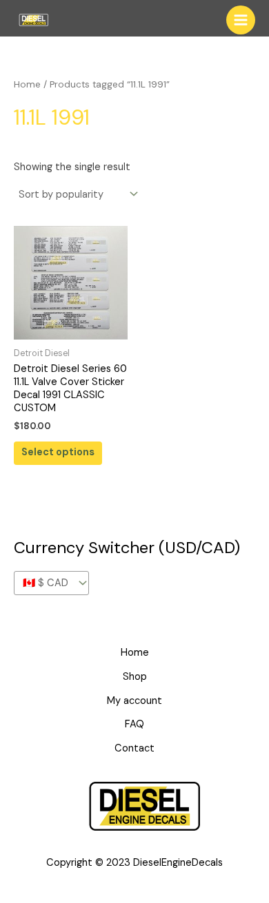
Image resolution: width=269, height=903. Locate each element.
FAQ (134, 724)
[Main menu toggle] (240, 20)
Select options (57, 452)
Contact (134, 748)
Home (27, 84)
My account (134, 700)
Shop (135, 676)
